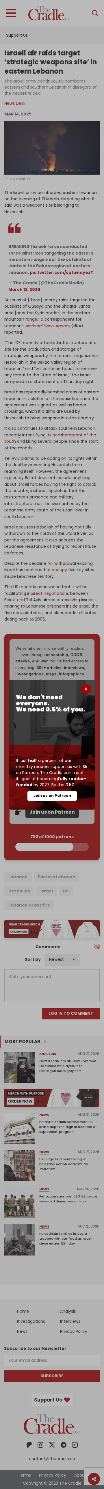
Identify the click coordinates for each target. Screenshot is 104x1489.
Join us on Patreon (52, 795)
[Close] (86, 689)
